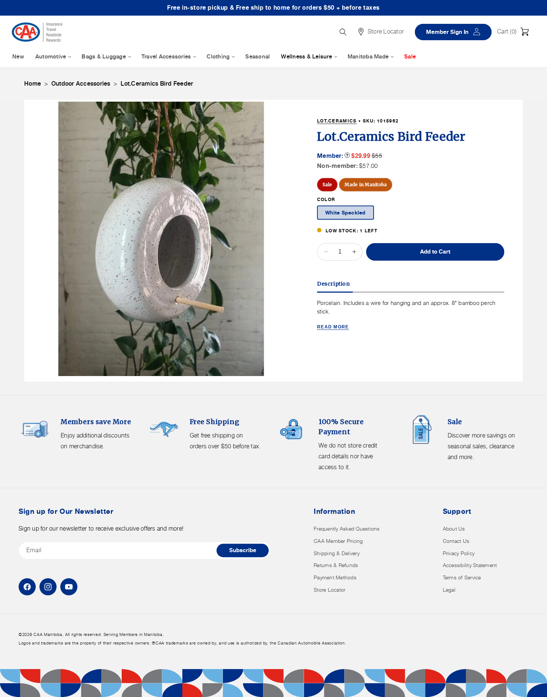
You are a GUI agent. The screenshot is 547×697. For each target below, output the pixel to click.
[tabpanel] (410, 315)
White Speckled (345, 213)
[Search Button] (343, 32)
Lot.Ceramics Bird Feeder (157, 83)
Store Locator (329, 589)
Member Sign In (456, 31)
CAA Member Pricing (338, 541)
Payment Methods (335, 577)
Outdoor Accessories (81, 83)
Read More (333, 327)
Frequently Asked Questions (347, 528)
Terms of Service (462, 577)
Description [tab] (333, 283)
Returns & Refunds (336, 565)
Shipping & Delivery (336, 553)
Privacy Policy (459, 553)
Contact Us (456, 541)
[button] (515, 31)
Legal (449, 589)
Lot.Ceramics (337, 121)
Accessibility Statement (470, 565)
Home (32, 83)
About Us (454, 528)
